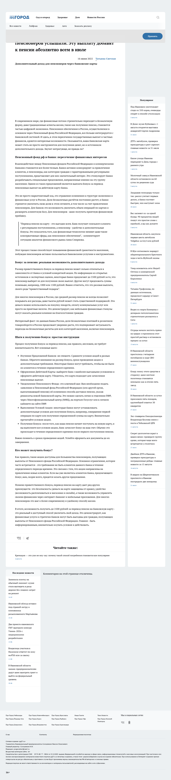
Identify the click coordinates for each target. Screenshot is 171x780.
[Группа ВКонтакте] (122, 722)
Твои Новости (103, 715)
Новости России (96, 17)
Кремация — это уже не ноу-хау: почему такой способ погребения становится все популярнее (62, 557)
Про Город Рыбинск (59, 719)
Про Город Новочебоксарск (39, 715)
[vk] (19, 538)
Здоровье (62, 17)
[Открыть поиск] (158, 17)
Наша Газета (79, 715)
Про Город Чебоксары (14, 715)
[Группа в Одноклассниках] (129, 722)
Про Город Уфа (80, 719)
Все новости (15, 26)
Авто (64, 26)
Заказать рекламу (83, 26)
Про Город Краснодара (60, 725)
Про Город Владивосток (38, 725)
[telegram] (28, 538)
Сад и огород (43, 17)
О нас (8, 735)
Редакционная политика (82, 735)
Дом (77, 17)
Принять (152, 36)
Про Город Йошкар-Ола (15, 719)
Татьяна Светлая (106, 58)
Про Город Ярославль (60, 715)
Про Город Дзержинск (14, 725)
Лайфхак (33, 26)
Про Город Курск (35, 719)
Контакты (43, 735)
